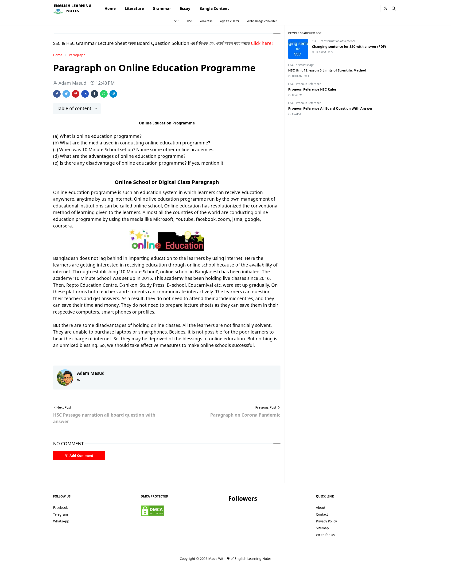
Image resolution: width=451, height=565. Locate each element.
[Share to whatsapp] (104, 94)
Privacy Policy (326, 521)
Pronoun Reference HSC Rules (312, 89)
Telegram (60, 514)
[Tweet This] (66, 94)
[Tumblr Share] (94, 94)
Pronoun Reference (308, 84)
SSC (176, 21)
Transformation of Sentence (337, 41)
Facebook (60, 507)
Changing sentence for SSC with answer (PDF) (349, 46)
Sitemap (322, 528)
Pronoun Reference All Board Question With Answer (330, 108)
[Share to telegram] (113, 94)
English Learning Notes (253, 558)
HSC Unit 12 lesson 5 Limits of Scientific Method (327, 70)
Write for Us (325, 535)
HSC (190, 21)
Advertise (206, 21)
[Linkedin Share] (85, 94)
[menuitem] (110, 8)
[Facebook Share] (57, 94)
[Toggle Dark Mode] (385, 8)
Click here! (262, 43)
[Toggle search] (393, 8)
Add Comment (81, 455)
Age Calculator (229, 21)
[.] (375, 8)
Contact (322, 514)
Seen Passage (305, 65)
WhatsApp (61, 521)
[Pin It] (75, 94)
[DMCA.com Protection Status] (152, 510)
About (320, 507)
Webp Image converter (262, 21)
